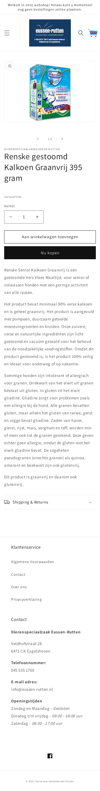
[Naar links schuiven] (38, 139)
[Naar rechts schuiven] (62, 139)
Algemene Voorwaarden (32, 561)
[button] (7, 33)
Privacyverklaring (26, 599)
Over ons (19, 586)
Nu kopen (50, 252)
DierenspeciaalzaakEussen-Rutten (54, 781)
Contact (18, 574)
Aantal (9, 206)
